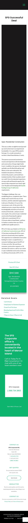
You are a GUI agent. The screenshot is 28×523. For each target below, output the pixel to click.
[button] (14, 478)
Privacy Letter (8, 518)
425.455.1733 (14, 456)
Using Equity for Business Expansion (14, 304)
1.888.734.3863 (14, 460)
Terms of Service (17, 501)
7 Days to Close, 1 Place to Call (13, 315)
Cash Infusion (8, 302)
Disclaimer (20, 518)
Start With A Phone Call (14, 406)
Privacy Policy (8, 501)
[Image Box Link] (14, 385)
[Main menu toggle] (24, 4)
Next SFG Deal (14, 267)
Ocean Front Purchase (10, 307)
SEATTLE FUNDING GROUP (16, 514)
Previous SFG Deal (14, 262)
